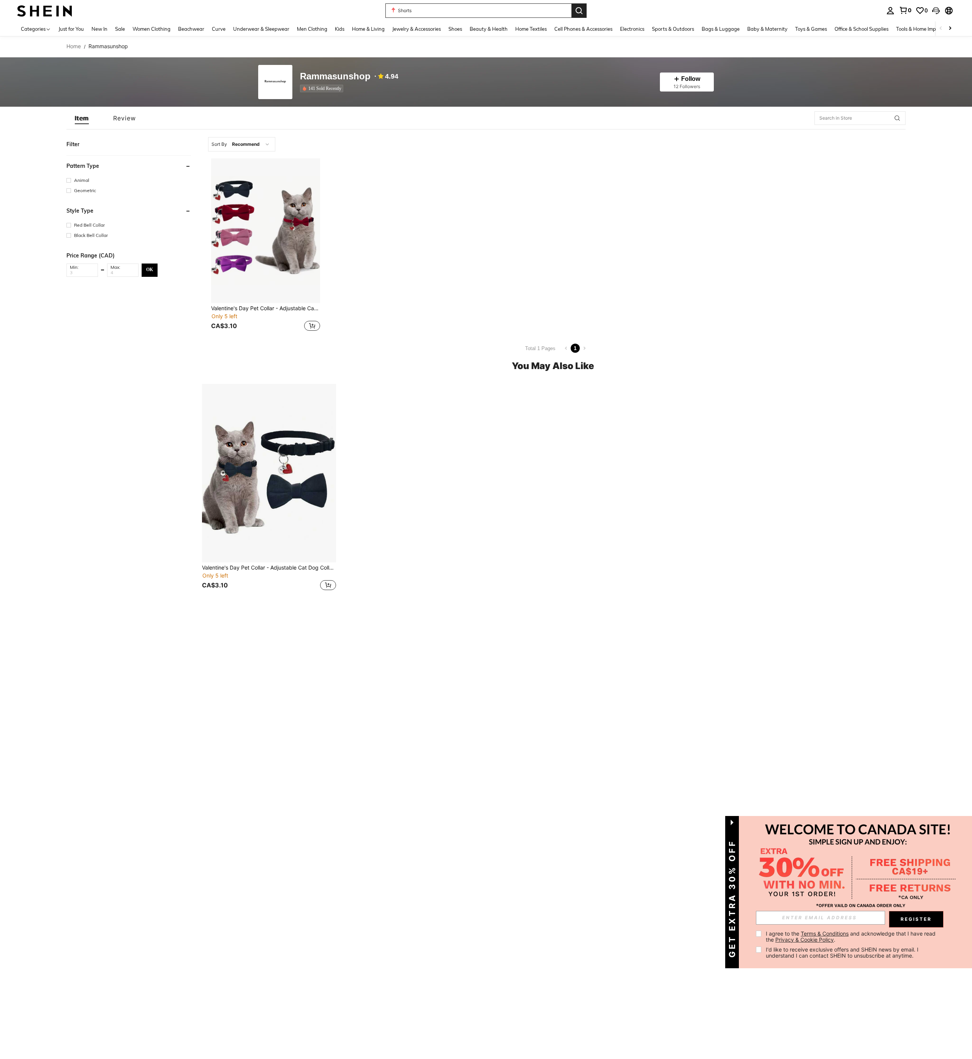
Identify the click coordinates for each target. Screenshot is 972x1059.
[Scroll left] (941, 28)
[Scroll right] (950, 28)
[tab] (82, 118)
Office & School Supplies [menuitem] (861, 29)
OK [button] (149, 269)
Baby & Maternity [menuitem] (767, 29)
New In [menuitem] (99, 29)
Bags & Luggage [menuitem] (721, 29)
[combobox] (241, 144)
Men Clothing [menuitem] (312, 29)
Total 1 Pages (540, 348)
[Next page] (584, 348)
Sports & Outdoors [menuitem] (673, 29)
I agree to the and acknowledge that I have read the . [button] (851, 936)
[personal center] (890, 10)
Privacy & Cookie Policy (804, 939)
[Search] (579, 10)
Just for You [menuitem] (71, 29)
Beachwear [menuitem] (191, 29)
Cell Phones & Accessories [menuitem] (583, 29)
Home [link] (73, 46)
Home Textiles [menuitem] (531, 29)
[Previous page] (566, 348)
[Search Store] (897, 118)
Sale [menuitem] (120, 29)
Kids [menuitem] (339, 29)
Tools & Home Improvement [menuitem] (927, 29)
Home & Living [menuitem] (368, 29)
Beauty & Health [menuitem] (489, 29)
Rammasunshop (335, 76)
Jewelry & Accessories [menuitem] (416, 29)
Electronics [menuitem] (632, 29)
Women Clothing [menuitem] (151, 29)
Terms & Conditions (825, 933)
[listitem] (323, 88)
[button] (935, 10)
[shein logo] (44, 10)
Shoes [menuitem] (455, 29)
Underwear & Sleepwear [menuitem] (261, 29)
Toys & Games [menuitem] (811, 29)
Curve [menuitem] (219, 29)
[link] (905, 10)
